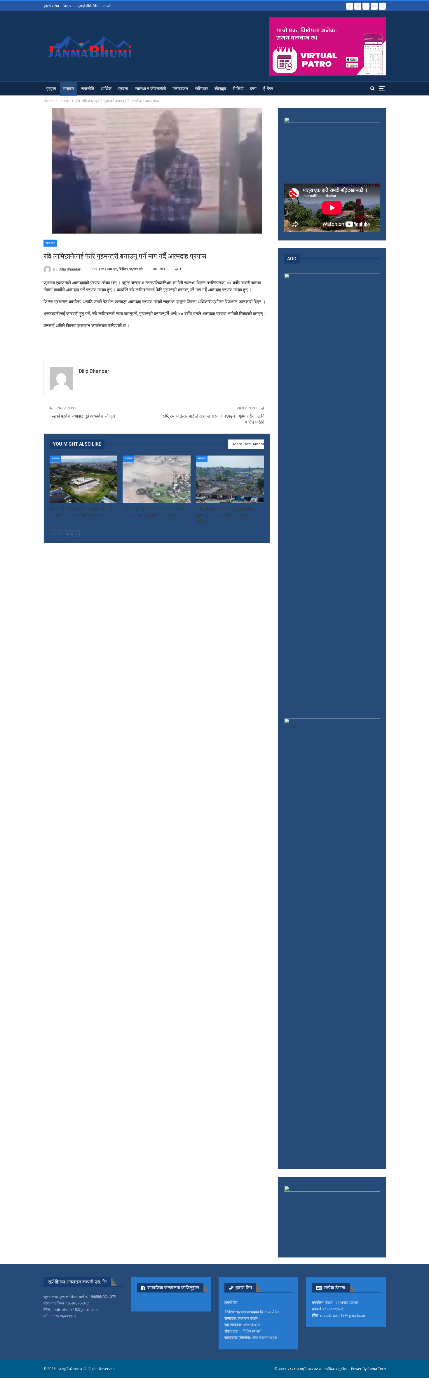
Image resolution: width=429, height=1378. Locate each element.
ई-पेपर (268, 88)
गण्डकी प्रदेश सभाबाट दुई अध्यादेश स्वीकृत (82, 416)
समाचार (68, 88)
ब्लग (253, 88)
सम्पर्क (107, 5)
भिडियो (238, 88)
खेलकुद (220, 88)
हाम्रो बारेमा (51, 5)
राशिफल (201, 88)
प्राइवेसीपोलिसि (88, 5)
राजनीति (87, 88)
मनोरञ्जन (180, 88)
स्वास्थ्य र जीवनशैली (150, 88)
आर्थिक (106, 88)
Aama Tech (376, 1368)
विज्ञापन (68, 5)
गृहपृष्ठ (51, 88)
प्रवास (123, 88)
